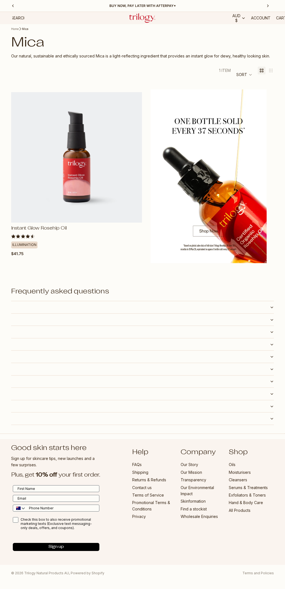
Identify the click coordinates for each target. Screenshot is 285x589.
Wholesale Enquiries (199, 516)
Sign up (56, 547)
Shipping (140, 472)
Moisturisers (240, 472)
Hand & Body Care (246, 502)
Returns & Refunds (149, 479)
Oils (232, 464)
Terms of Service (148, 495)
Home (15, 29)
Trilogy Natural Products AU (46, 573)
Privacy (139, 516)
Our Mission (191, 472)
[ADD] (133, 214)
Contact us (142, 487)
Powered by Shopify (87, 573)
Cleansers (238, 479)
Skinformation (193, 501)
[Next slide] (133, 157)
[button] (244, 74)
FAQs (137, 464)
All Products (239, 510)
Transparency (193, 479)
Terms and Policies (258, 573)
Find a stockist (194, 509)
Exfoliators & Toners (247, 495)
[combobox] (19, 508)
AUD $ (236, 18)
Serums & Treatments (248, 487)
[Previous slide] (19, 157)
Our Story (189, 464)
